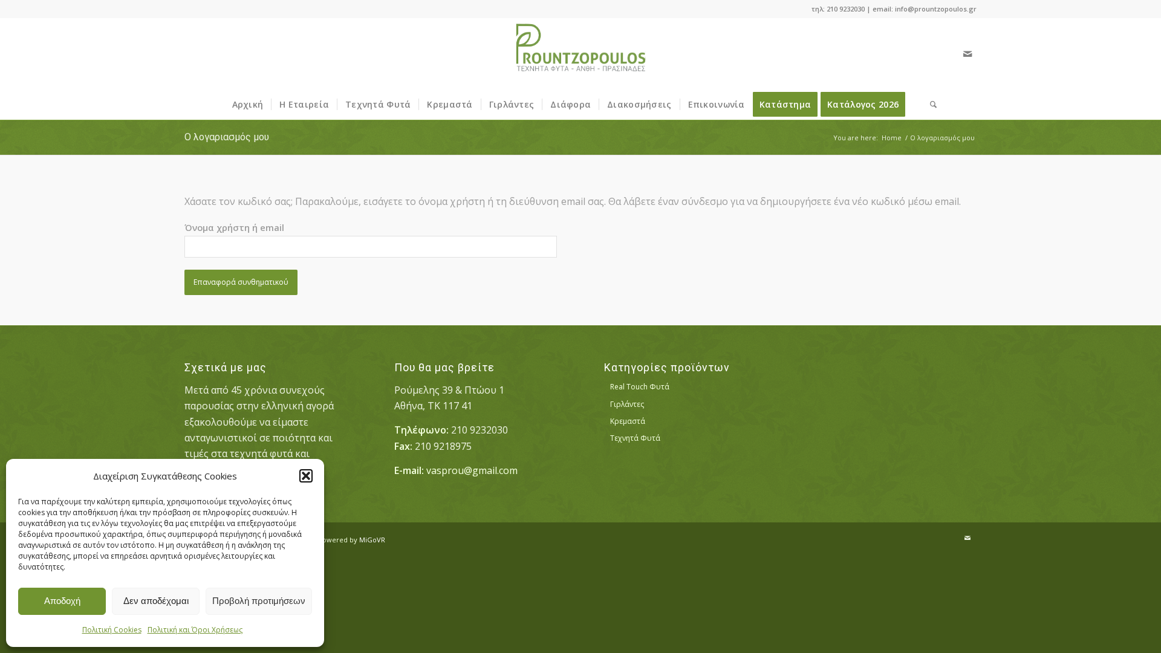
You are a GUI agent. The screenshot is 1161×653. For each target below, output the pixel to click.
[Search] (929, 104)
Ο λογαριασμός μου (226, 137)
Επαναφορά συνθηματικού (241, 282)
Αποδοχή (62, 601)
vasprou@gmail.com (472, 470)
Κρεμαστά (627, 421)
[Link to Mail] (967, 54)
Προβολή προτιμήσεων (258, 601)
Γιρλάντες (627, 404)
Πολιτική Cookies (111, 630)
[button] (306, 476)
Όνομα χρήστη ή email (234, 227)
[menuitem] (248, 104)
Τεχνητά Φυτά (635, 438)
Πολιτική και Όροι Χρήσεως (195, 630)
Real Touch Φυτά (639, 387)
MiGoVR (372, 539)
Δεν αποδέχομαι (156, 601)
